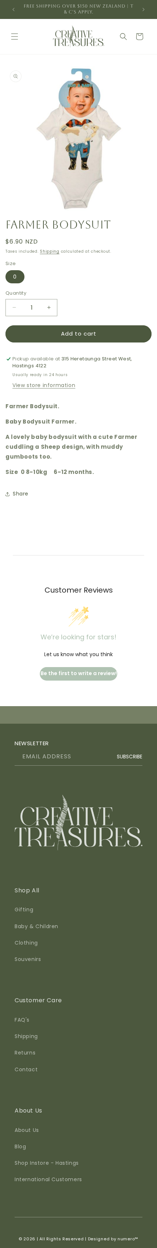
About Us (27, 1130)
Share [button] (20, 493)
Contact (26, 1069)
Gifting (24, 909)
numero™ (128, 1239)
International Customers (48, 1179)
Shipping (50, 251)
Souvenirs (28, 959)
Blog (20, 1146)
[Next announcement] (143, 9)
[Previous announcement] (13, 9)
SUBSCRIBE (129, 756)
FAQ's (22, 1019)
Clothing (26, 942)
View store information (43, 385)
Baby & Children (36, 926)
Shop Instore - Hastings (47, 1163)
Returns (25, 1052)
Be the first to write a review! (79, 673)
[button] (15, 36)
